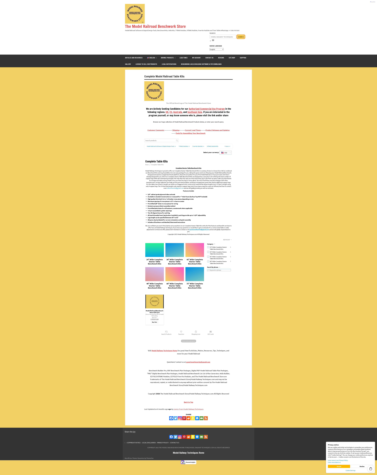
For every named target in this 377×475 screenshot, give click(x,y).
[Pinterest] (184, 418)
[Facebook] (171, 418)
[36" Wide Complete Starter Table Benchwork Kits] (174, 250)
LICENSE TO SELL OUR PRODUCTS (146, 64)
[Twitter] (176, 418)
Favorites (181, 334)
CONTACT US (209, 58)
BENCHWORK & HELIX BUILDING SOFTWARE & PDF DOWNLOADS (201, 64)
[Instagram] (180, 418)
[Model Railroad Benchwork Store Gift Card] (154, 301)
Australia (177, 112)
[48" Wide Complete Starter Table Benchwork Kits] (154, 274)
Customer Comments (155, 130)
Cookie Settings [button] (350, 470)
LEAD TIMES (184, 58)
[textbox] (224, 152)
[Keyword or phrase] (208, 270)
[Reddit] (188, 418)
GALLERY (128, 64)
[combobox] (225, 153)
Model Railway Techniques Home (188, 452)
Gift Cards (211, 334)
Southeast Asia (194, 112)
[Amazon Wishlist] (193, 418)
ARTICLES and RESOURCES (134, 58)
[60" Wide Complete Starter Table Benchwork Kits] (174, 274)
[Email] (201, 418)
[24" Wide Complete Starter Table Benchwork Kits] (154, 250)
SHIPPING (243, 58)
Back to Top (188, 402)
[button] (227, 146)
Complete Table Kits (157, 164)
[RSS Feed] (206, 437)
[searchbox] (161, 140)
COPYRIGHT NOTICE (133, 443)
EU (171, 112)
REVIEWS (221, 58)
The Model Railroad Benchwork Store (155, 26)
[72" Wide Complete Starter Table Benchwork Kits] (194, 274)
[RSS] (206, 418)
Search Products (166, 334)
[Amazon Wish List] (193, 437)
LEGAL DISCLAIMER (148, 443)
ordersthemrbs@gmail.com (175, 188)
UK (167, 112)
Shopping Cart (196, 334)
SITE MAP (232, 58)
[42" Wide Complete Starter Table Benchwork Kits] (194, 250)
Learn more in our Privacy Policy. (338, 460)
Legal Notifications (169, 64)
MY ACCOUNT (196, 58)
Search (212, 33)
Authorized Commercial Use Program (207, 108)
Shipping (175, 130)
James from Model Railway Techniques (189, 409)
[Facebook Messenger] (197, 418)
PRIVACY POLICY (162, 443)
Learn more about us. (334, 462)
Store (147, 164)
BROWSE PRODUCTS (167, 58)
